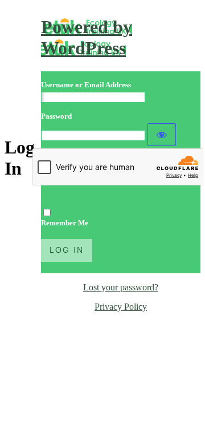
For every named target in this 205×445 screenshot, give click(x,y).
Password (56, 116)
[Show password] (161, 134)
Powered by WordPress (86, 37)
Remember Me (64, 223)
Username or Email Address (86, 84)
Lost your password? (120, 287)
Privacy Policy (121, 307)
